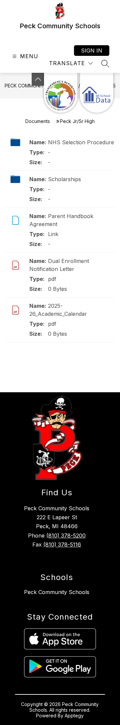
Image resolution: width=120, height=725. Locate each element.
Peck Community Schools (56, 592)
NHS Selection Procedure (81, 142)
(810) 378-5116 (62, 544)
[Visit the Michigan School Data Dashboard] (96, 93)
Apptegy (74, 715)
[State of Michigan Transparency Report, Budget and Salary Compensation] (60, 93)
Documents (37, 121)
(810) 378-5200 (66, 535)
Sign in (91, 50)
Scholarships (64, 179)
